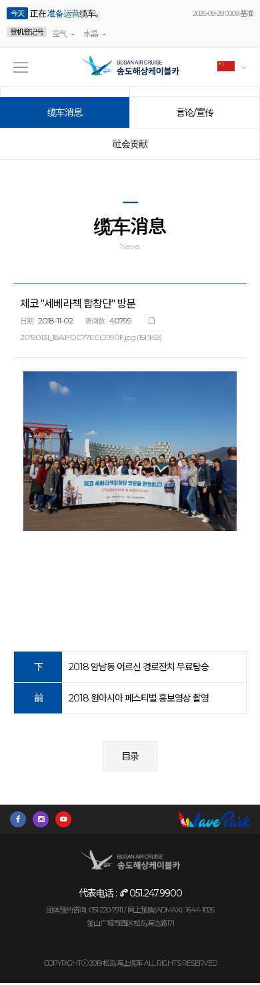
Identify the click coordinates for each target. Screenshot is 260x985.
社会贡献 (130, 144)
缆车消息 (64, 112)
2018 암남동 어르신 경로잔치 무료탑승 (139, 667)
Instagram (44, 819)
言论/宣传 (194, 112)
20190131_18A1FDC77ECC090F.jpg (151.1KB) (90, 337)
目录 (130, 756)
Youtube (66, 819)
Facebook (21, 819)
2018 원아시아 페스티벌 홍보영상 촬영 (139, 698)
